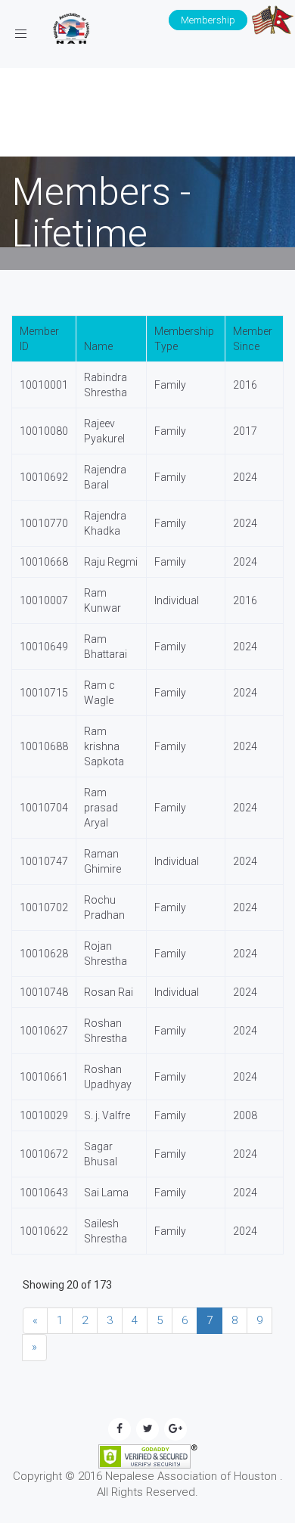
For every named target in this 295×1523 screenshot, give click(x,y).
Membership (208, 20)
